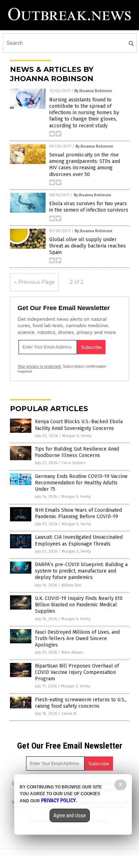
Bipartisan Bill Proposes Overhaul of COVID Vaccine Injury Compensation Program (77, 672)
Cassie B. (69, 713)
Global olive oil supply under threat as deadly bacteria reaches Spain (87, 245)
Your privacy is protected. (39, 366)
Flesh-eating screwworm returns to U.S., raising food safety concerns (81, 703)
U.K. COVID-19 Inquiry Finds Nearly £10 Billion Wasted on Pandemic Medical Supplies (79, 604)
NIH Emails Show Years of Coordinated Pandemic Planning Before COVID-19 (78, 513)
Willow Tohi (71, 585)
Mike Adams (72, 652)
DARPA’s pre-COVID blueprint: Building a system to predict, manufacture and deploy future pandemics (81, 571)
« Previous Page (34, 282)
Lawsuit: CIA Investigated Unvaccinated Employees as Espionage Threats (79, 540)
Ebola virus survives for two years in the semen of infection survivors (88, 207)
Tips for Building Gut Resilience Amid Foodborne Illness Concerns (77, 452)
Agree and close (69, 815)
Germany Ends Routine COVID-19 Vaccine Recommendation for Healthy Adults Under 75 (81, 482)
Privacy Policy (58, 800)
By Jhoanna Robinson (93, 91)
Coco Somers (74, 463)
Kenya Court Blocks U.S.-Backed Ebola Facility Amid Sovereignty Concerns (79, 425)
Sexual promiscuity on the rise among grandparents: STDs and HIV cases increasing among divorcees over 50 (84, 164)
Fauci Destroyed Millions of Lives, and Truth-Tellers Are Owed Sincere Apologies (77, 638)
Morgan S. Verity (76, 436)
